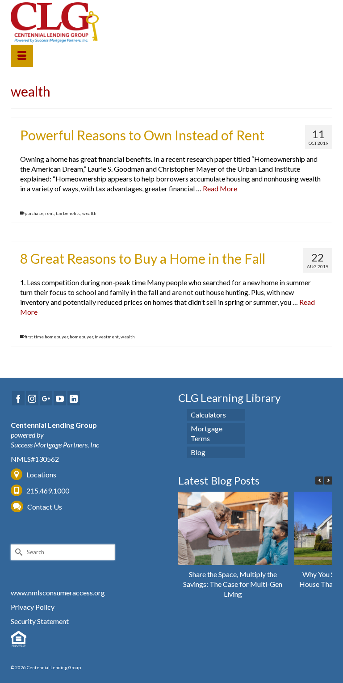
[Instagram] (32, 398)
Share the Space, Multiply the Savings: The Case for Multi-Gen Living (232, 584)
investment (107, 336)
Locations (41, 474)
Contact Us (44, 506)
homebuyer (81, 336)
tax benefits (68, 213)
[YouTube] (60, 398)
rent (49, 213)
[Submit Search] (17, 552)
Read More (220, 188)
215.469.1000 (47, 490)
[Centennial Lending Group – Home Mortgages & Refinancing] (171, 22)
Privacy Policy (32, 607)
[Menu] (22, 56)
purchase (34, 213)
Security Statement (40, 621)
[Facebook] (18, 398)
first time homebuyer (46, 336)
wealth (89, 213)
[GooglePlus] (46, 398)
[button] (328, 480)
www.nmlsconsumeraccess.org (58, 592)
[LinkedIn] (73, 398)
